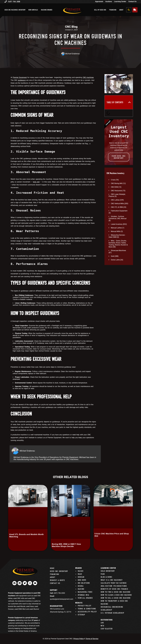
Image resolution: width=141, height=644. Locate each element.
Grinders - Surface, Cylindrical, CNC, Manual (117, 217)
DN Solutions (84, 583)
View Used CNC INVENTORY (119, 157)
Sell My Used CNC (100, 10)
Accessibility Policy (87, 611)
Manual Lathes (116, 228)
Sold (112, 256)
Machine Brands (46, 10)
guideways (22, 80)
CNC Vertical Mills (117, 204)
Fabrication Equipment (119, 211)
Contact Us (132, 1)
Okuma (81, 586)
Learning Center (120, 1)
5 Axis (113, 180)
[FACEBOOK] (14, 583)
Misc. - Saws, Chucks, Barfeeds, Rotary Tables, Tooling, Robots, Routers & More (118, 244)
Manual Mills (115, 231)
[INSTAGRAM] (30, 583)
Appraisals (99, 1)
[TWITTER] (25, 583)
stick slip (36, 182)
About (121, 10)
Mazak (81, 571)
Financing (112, 10)
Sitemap (81, 614)
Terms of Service (92, 639)
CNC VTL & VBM (117, 207)
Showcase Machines (118, 250)
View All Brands (85, 598)
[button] (128, 9)
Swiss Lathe (115, 260)
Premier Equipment (20, 77)
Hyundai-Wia (83, 595)
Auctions (108, 1)
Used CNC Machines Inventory (15, 10)
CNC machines (88, 77)
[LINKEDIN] (20, 583)
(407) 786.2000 (14, 1)
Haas (80, 574)
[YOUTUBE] (35, 583)
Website (79, 603)
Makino (81, 589)
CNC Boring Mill (116, 183)
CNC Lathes (115, 200)
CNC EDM (114, 187)
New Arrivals (33, 10)
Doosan (81, 577)
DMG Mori (82, 580)
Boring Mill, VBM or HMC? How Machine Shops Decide (66, 545)
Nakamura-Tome (85, 592)
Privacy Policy (84, 605)
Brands (78, 568)
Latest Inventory (117, 224)
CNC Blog (71, 26)
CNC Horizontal (116, 191)
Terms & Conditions (87, 608)
